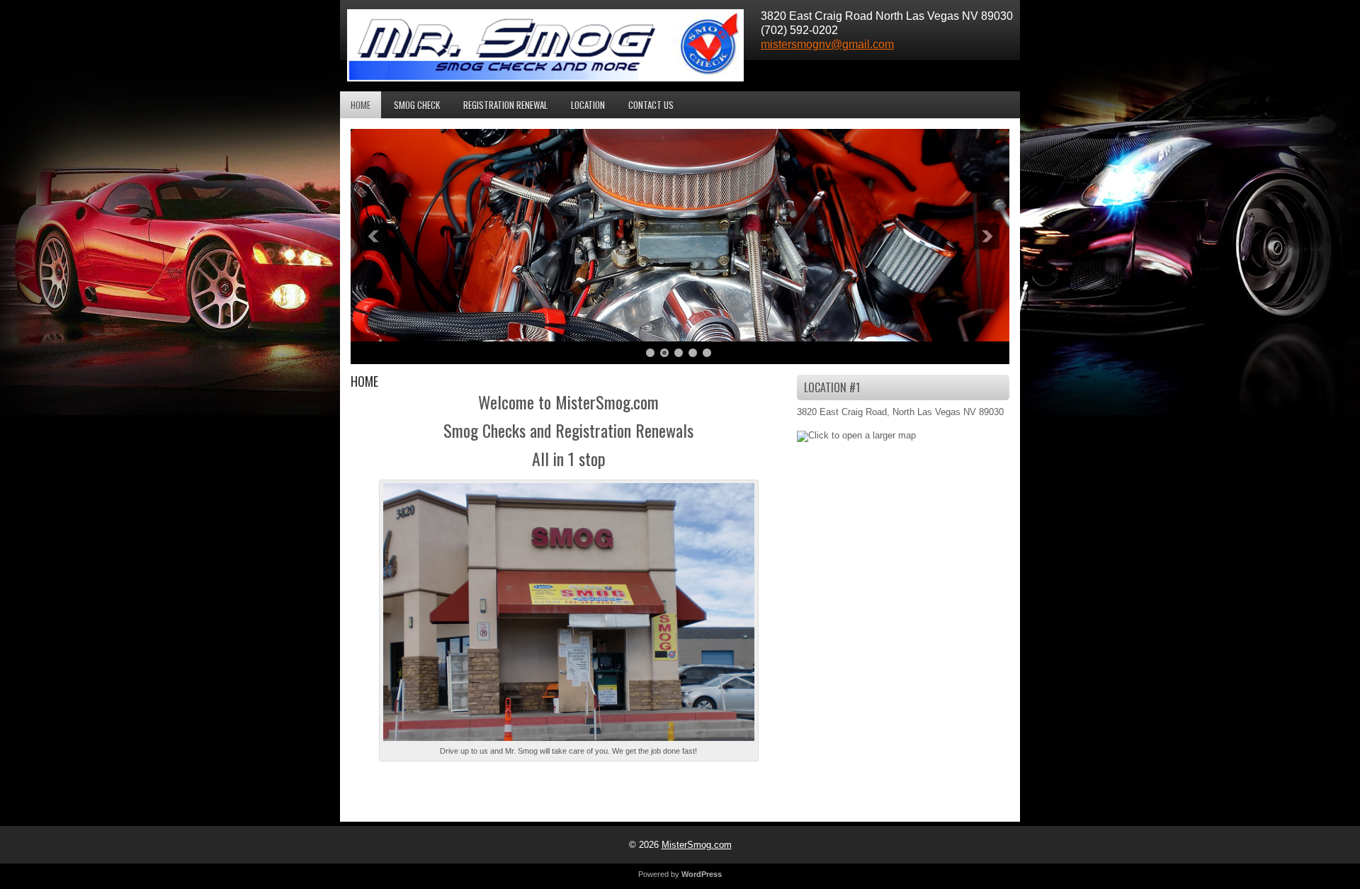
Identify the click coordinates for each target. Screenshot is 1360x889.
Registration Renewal (505, 105)
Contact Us (651, 105)
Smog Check (417, 105)
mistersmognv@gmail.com (827, 44)
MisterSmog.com (697, 844)
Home (360, 105)
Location (588, 105)
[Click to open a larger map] (856, 435)
